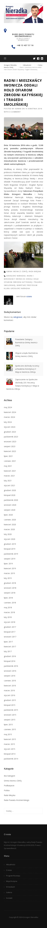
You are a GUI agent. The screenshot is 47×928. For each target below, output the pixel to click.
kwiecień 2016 (10, 685)
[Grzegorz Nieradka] (23, 13)
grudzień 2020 (10, 490)
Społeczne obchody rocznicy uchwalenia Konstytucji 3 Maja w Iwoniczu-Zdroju (27, 369)
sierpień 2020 (9, 510)
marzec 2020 (9, 529)
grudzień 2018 (10, 583)
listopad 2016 (9, 661)
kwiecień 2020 (10, 524)
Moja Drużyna (11, 881)
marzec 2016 (9, 690)
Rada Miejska (35, 271)
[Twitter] (34, 58)
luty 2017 (8, 651)
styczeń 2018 (9, 622)
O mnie (9, 870)
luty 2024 (8, 422)
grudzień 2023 (10, 432)
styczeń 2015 (9, 749)
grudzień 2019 (10, 544)
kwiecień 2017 (10, 646)
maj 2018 (8, 607)
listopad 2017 (9, 632)
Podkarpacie (9, 785)
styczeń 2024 (9, 427)
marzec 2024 (9, 417)
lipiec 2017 (8, 641)
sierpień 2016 (9, 675)
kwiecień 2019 (10, 568)
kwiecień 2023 (10, 451)
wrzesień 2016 (10, 671)
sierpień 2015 (9, 719)
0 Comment (15, 112)
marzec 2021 (9, 475)
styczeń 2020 (9, 539)
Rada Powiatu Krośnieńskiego (16, 800)
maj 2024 (8, 407)
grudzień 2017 (10, 627)
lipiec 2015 (8, 724)
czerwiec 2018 (10, 602)
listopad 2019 (9, 549)
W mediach (10, 887)
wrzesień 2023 (10, 441)
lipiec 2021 (8, 456)
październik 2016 (11, 666)
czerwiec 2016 (10, 680)
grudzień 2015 (10, 700)
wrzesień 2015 (10, 715)
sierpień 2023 (9, 446)
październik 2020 (11, 500)
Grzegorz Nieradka (16, 276)
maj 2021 (8, 466)
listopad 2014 (9, 754)
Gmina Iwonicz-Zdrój (17, 271)
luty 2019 (8, 578)
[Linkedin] (42, 58)
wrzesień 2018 (10, 588)
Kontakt (9, 898)
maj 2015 (8, 734)
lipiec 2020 (8, 515)
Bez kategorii (9, 776)
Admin (18, 108)
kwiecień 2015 (10, 739)
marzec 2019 (9, 573)
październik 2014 (11, 758)
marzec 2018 (9, 612)
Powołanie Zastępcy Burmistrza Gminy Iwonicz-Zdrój (26, 342)
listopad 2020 (9, 495)
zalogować (17, 317)
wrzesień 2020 (10, 505)
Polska (7, 790)
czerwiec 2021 (10, 461)
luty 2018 (8, 617)
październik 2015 (11, 710)
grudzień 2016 (10, 656)
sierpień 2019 (9, 558)
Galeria (9, 892)
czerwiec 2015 (10, 729)
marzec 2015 (9, 744)
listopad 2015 (9, 705)
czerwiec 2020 (10, 519)
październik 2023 (11, 436)
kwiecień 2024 (10, 412)
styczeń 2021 (9, 485)
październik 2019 (11, 554)
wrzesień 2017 (10, 636)
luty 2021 (8, 480)
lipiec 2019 (8, 563)
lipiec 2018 (8, 597)
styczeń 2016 (9, 695)
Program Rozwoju (13, 875)
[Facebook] (38, 58)
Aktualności (10, 864)
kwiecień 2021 (10, 471)
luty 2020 (8, 534)
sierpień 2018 (9, 592)
